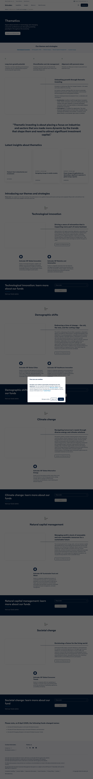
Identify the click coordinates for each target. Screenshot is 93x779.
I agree (61, 399)
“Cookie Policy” (47, 390)
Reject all (54, 399)
